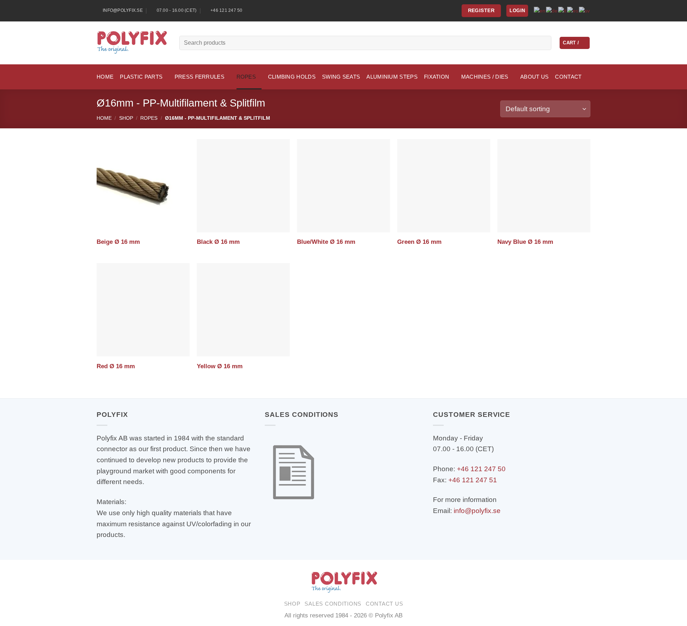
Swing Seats (341, 77)
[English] (540, 10)
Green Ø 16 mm (419, 241)
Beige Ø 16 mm (118, 241)
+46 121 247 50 (481, 469)
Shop (126, 118)
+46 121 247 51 (472, 480)
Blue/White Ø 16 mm (326, 241)
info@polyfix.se (477, 510)
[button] (517, 11)
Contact (568, 77)
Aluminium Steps (392, 77)
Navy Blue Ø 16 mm (525, 241)
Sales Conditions (332, 604)
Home (105, 77)
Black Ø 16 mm (218, 241)
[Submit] (543, 43)
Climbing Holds (292, 77)
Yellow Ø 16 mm (220, 366)
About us (534, 77)
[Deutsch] (552, 10)
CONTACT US (384, 604)
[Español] (573, 10)
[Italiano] (562, 10)
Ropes (148, 118)
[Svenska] (584, 10)
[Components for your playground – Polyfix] (133, 42)
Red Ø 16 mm (116, 366)
